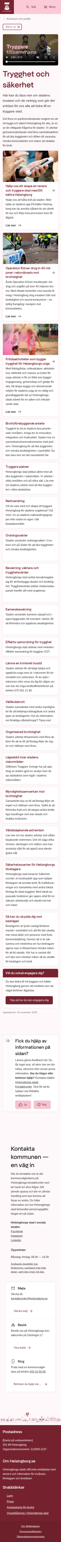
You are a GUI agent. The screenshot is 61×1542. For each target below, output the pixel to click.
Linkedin (16, 1240)
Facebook (17, 1231)
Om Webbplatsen (30, 1526)
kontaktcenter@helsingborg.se (29, 1298)
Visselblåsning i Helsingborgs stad (27, 1513)
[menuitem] (12, 27)
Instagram (17, 1235)
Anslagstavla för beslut (20, 1507)
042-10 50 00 (38, 1371)
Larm (10, 1495)
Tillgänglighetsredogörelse (30, 1536)
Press (10, 1501)
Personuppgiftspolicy (30, 1531)
